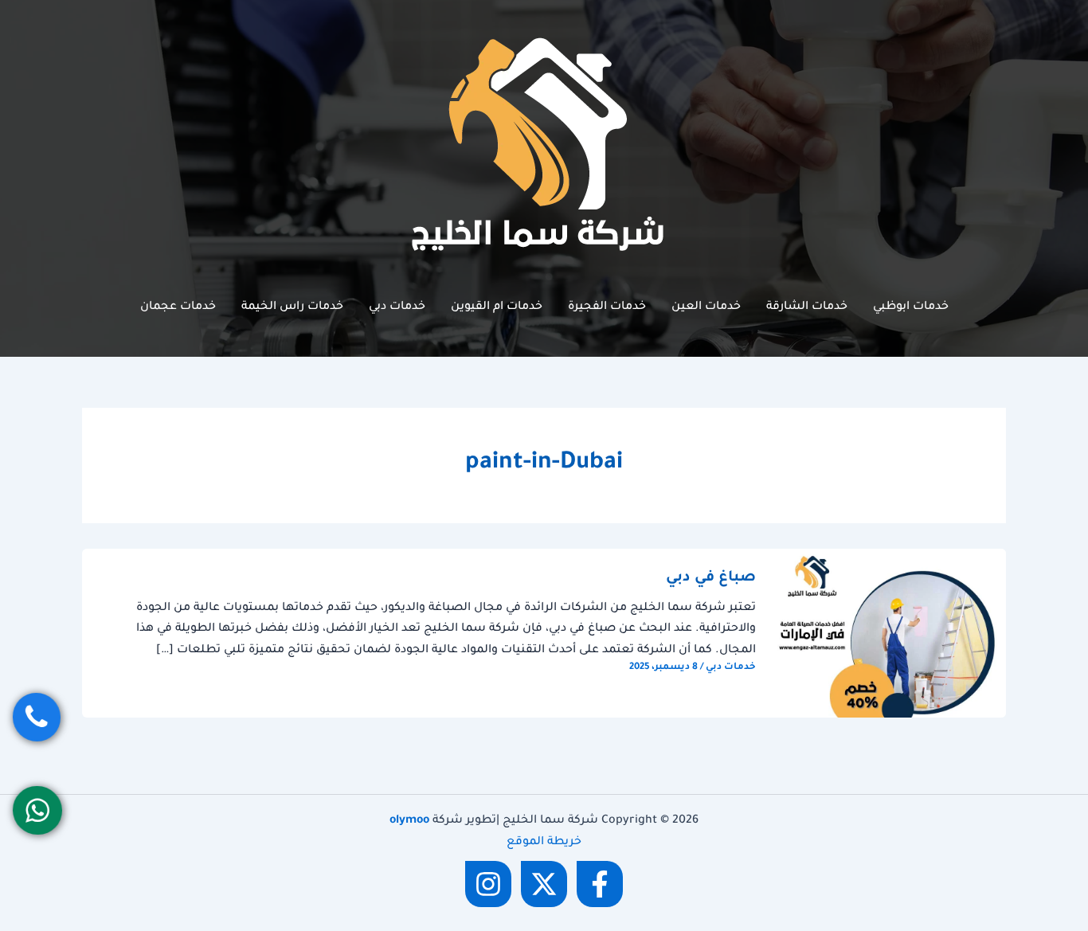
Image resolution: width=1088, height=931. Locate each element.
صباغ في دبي (711, 578)
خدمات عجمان (178, 307)
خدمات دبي (397, 307)
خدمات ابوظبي (911, 307)
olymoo (409, 821)
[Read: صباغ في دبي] (890, 634)
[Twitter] (544, 884)
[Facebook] (600, 884)
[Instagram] (488, 884)
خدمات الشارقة (806, 307)
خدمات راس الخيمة (292, 307)
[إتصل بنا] (37, 717)
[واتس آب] (37, 811)
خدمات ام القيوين (496, 307)
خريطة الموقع (544, 842)
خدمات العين (706, 307)
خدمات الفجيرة (607, 307)
